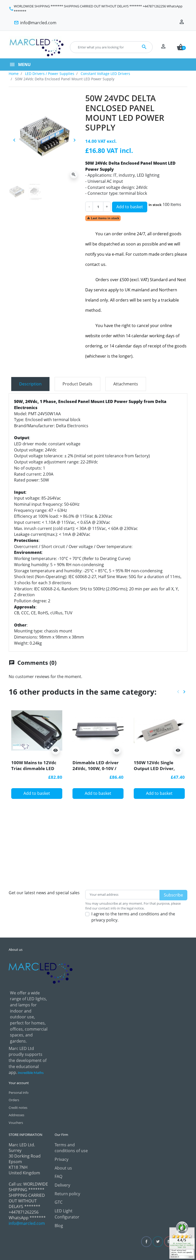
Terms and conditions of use (71, 1148)
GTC (59, 1202)
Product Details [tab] (77, 384)
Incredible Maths (31, 1073)
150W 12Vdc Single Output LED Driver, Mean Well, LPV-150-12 (158, 768)
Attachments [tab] (125, 384)
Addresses (16, 1115)
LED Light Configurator (67, 1214)
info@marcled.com (27, 1223)
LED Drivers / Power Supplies (49, 73)
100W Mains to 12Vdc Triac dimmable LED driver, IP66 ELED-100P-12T (36, 771)
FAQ (58, 1176)
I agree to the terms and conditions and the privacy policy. (133, 917)
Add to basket (129, 207)
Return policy (67, 1194)
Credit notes (18, 1107)
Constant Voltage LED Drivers (105, 73)
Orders (14, 1100)
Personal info (19, 1092)
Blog (59, 1225)
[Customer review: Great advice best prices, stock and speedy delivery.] (182, 1239)
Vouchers (16, 1122)
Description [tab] (30, 384)
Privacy (61, 1159)
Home (14, 73)
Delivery (62, 1185)
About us (63, 1168)
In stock (155, 204)
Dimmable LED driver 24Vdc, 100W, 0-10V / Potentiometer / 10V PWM (95, 771)
